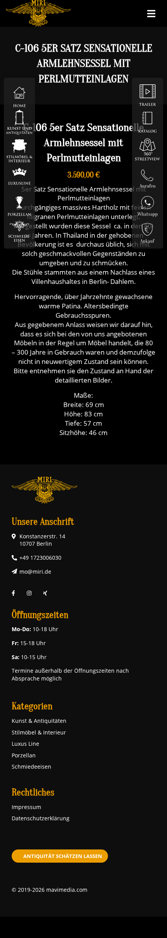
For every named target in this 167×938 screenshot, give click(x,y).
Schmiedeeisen (31, 766)
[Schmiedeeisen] (19, 230)
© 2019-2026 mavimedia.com (49, 889)
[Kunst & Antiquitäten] (19, 121)
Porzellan (24, 755)
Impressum (26, 807)
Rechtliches (33, 792)
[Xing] (45, 593)
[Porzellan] (19, 203)
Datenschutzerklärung (41, 818)
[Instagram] (29, 593)
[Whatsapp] (147, 203)
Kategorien (32, 706)
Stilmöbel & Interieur (39, 732)
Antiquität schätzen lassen (62, 856)
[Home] (19, 94)
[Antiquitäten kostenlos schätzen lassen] (147, 230)
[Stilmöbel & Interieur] (19, 148)
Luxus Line (25, 743)
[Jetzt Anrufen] (147, 176)
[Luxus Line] (19, 176)
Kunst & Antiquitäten (39, 720)
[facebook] (13, 593)
